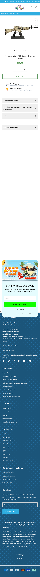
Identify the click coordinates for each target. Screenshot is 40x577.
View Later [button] (20, 310)
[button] (4, 262)
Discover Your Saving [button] (20, 304)
